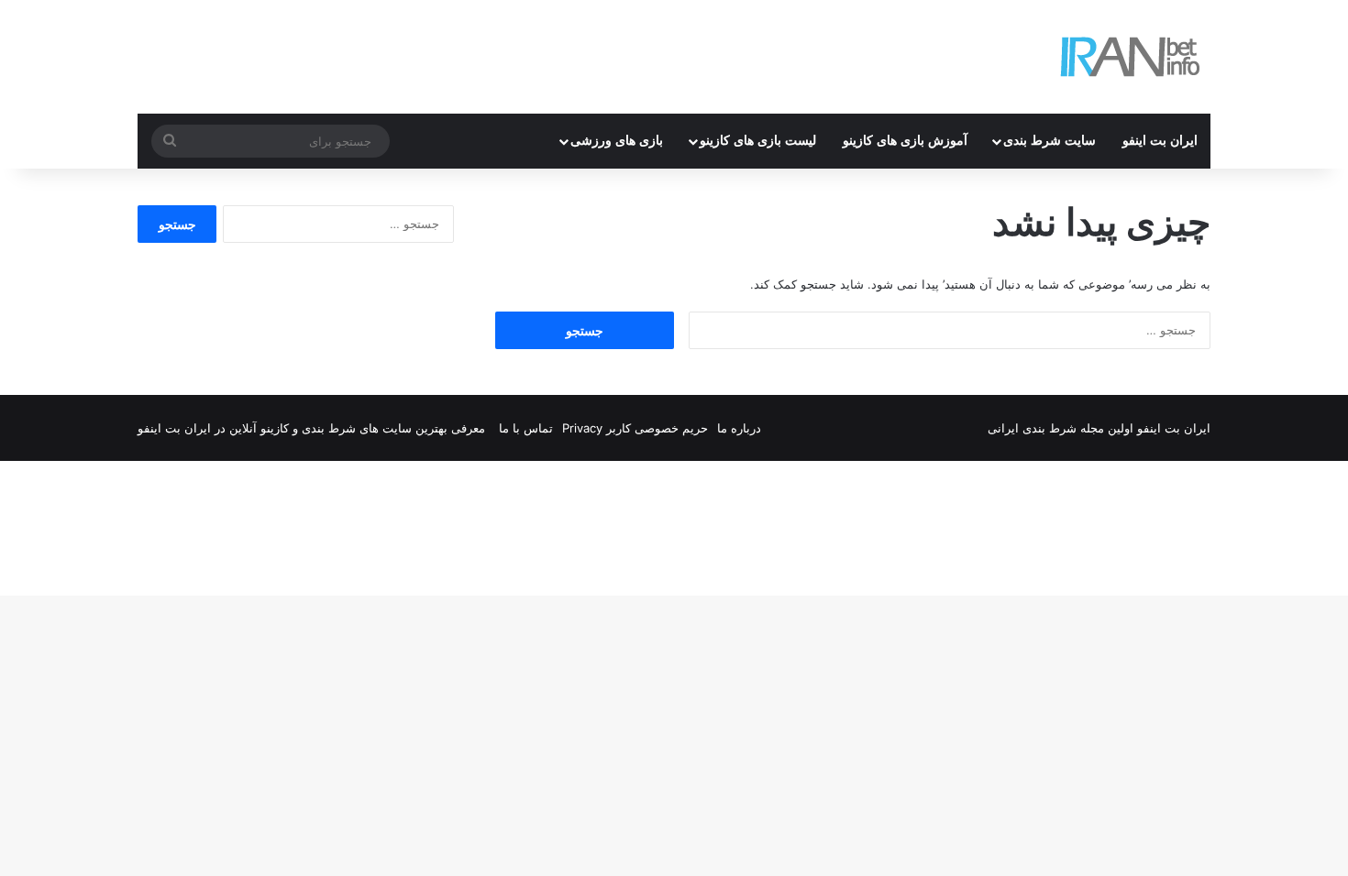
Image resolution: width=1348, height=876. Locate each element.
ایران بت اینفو (1160, 141)
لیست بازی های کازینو (758, 141)
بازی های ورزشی (616, 141)
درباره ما (739, 428)
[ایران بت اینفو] (1130, 57)
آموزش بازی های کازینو (905, 141)
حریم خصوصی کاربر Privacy (635, 428)
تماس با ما (526, 428)
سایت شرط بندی (1049, 141)
